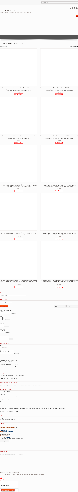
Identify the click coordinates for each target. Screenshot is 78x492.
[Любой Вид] (2, 323)
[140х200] (2, 319)
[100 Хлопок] (4, 337)
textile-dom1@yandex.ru (8, 431)
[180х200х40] (2, 318)
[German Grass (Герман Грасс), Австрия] (7, 351)
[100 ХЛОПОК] (2, 330)
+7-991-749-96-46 (74, 8)
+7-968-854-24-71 (74, 7)
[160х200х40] (2, 317)
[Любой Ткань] (4, 336)
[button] (39, 36)
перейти (8, 437)
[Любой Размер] (2, 316)
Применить (13, 313)
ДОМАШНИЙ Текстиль (9, 10)
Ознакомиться (19, 454)
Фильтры (2, 345)
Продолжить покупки (8, 490)
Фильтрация (4, 306)
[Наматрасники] (5, 311)
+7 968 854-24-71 (3, 430)
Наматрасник (4, 347)
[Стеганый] (2, 324)
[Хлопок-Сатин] (4, 339)
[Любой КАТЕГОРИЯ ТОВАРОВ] (5, 310)
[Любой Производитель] (7, 350)
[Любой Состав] (2, 329)
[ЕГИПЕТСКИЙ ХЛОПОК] (4, 338)
